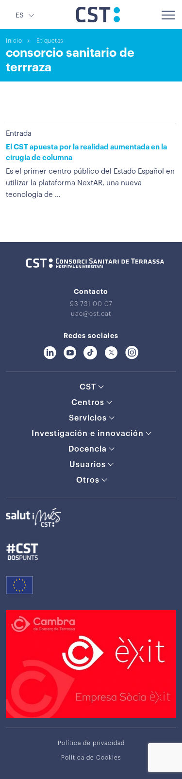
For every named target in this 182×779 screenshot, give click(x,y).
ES (20, 15)
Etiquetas (50, 41)
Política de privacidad (91, 743)
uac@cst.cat (91, 313)
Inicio (14, 41)
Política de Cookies (91, 758)
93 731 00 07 (91, 304)
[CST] (98, 20)
